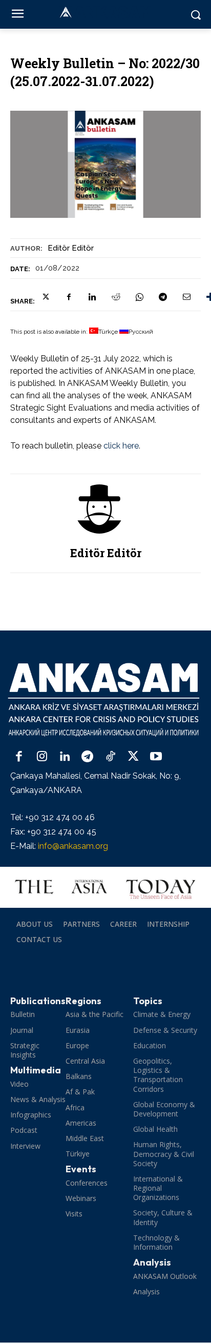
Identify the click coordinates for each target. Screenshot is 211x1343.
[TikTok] (110, 757)
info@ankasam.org (73, 846)
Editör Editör (71, 248)
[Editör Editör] (105, 509)
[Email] (186, 297)
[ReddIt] (116, 297)
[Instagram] (42, 757)
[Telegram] (163, 297)
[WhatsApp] (139, 297)
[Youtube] (156, 757)
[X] (45, 297)
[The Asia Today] (105, 887)
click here (121, 446)
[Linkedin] (92, 297)
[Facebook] (68, 297)
